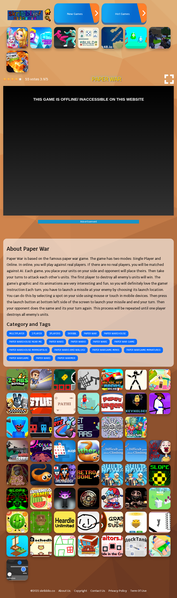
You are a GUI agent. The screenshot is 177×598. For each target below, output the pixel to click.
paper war (90, 333)
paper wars (56, 341)
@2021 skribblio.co (42, 591)
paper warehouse (115, 333)
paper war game (124, 341)
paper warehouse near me (25, 341)
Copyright (80, 591)
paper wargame (19, 358)
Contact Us (97, 591)
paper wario (78, 341)
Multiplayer (16, 333)
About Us (64, 591)
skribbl (72, 333)
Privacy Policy (118, 591)
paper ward (43, 358)
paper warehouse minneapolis (28, 349)
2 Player (37, 333)
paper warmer (66, 358)
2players (54, 333)
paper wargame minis (105, 349)
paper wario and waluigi (69, 349)
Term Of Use (138, 591)
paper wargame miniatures (143, 349)
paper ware (100, 341)
